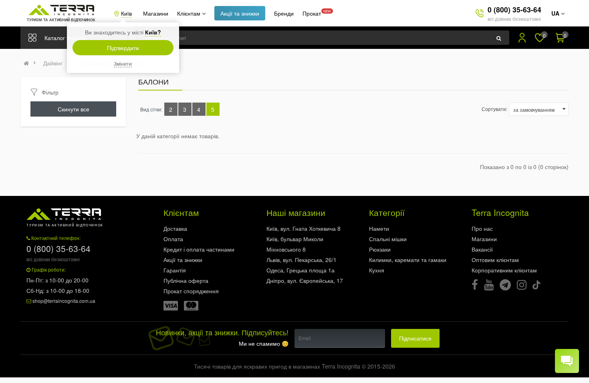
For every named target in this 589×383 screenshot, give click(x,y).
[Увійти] (522, 37)
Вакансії (482, 249)
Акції (239, 13)
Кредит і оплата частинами (198, 249)
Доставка (175, 228)
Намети (379, 228)
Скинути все (73, 109)
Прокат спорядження (191, 291)
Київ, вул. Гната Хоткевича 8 (303, 228)
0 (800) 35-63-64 (514, 9)
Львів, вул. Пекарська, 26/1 (301, 260)
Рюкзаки (380, 249)
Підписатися (415, 338)
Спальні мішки (388, 239)
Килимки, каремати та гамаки (407, 260)
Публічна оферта (185, 280)
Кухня (376, 270)
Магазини (155, 13)
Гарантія (174, 270)
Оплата (173, 239)
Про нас (482, 228)
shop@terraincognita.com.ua (63, 300)
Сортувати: (494, 108)
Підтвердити (123, 48)
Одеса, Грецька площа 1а (300, 270)
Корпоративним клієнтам (504, 270)
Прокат (312, 13)
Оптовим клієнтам (495, 260)
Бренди (284, 13)
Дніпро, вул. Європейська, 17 (304, 280)
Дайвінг (53, 63)
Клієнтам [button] (189, 13)
